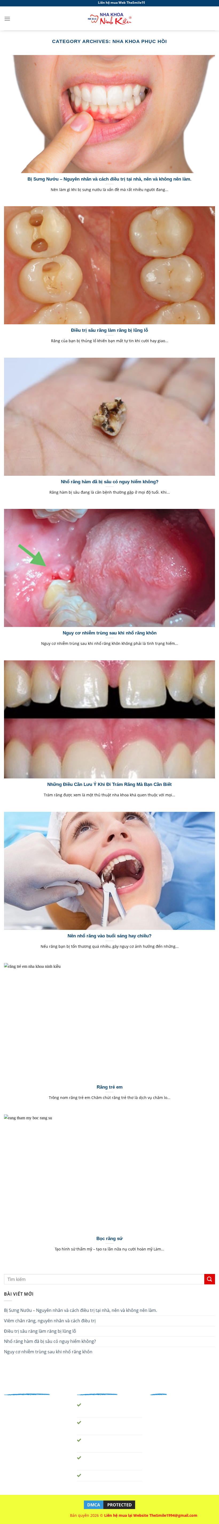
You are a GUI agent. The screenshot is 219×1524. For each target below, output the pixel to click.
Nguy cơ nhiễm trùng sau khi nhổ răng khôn (48, 1352)
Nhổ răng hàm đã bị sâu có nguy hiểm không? (50, 1341)
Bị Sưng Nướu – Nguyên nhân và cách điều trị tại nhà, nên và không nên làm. (80, 1310)
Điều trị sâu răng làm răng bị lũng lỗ (40, 1331)
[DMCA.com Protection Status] (109, 1504)
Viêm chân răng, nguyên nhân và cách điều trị (50, 1321)
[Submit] (209, 1279)
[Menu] (7, 18)
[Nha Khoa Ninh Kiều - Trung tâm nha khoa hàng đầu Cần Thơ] (109, 18)
